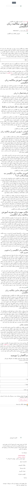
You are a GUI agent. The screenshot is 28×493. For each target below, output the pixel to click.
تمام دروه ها (22, 468)
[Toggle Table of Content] (25, 60)
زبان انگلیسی (10, 73)
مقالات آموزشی (21, 465)
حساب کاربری (22, 471)
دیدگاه (26, 362)
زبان (24, 21)
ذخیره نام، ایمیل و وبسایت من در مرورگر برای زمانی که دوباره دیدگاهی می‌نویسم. (14, 397)
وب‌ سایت (26, 389)
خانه (27, 21)
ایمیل (26, 384)
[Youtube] (21, 489)
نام (27, 379)
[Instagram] (25, 489)
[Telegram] (18, 489)
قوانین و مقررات (21, 474)
